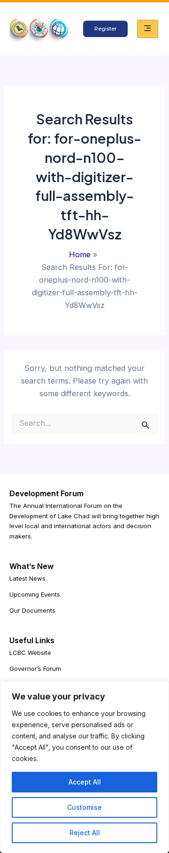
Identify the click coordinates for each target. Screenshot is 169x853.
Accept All (85, 782)
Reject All (84, 833)
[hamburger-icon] (147, 29)
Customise (84, 807)
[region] (84, 767)
